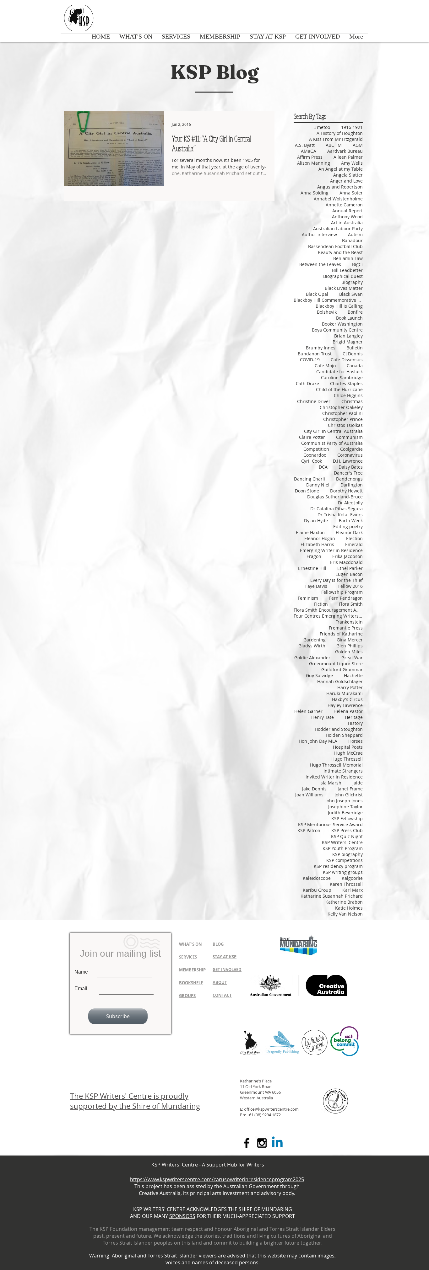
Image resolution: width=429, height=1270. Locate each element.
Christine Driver (313, 401)
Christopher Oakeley (341, 407)
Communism (349, 437)
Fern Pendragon (346, 598)
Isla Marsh (330, 782)
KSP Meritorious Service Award (330, 824)
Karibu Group (317, 890)
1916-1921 (352, 127)
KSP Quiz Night (347, 836)
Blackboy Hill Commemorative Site (328, 300)
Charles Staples (346, 383)
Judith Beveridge (345, 812)
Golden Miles (349, 651)
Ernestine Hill (312, 568)
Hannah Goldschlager (340, 681)
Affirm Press (310, 157)
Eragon (314, 556)
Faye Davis (316, 586)
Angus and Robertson (340, 186)
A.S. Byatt (305, 145)
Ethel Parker (350, 568)
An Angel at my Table (340, 169)
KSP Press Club (347, 830)
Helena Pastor (348, 711)
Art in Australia (347, 222)
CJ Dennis (353, 353)
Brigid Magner (348, 341)
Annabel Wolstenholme (338, 198)
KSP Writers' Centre (342, 842)
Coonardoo (314, 455)
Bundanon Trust (315, 353)
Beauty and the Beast (340, 252)
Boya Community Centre (337, 329)
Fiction (321, 604)
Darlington (351, 484)
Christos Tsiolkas (345, 425)
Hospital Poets (348, 747)
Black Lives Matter (344, 288)
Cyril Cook (311, 461)
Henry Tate (322, 717)
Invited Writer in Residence (334, 776)
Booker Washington (342, 324)
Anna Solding (315, 192)
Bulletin (354, 347)
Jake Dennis (314, 788)
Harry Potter (350, 687)
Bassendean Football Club (335, 246)
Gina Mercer (350, 639)
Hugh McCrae (348, 753)
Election (354, 538)
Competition (316, 449)
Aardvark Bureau (345, 151)
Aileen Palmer (348, 157)
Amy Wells (352, 163)
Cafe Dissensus (347, 359)
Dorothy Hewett (346, 490)
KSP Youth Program (343, 848)
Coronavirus (350, 455)
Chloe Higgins (348, 395)
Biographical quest (343, 276)
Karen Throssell (346, 884)
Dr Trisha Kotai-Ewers (340, 514)
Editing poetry (348, 526)
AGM (358, 145)
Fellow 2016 (350, 586)
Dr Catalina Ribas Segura (336, 508)
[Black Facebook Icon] (246, 1143)
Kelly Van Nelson (345, 914)
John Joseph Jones (344, 800)
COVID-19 (310, 359)
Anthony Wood (347, 216)
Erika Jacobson (347, 556)
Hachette (353, 675)
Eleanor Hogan (319, 538)
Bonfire (355, 312)
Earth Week (351, 520)
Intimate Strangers (343, 770)
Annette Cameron (344, 204)
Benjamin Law (348, 258)
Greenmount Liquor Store (336, 663)
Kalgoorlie (352, 878)
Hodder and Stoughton (339, 729)
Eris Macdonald (346, 562)
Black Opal (317, 294)
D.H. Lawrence (348, 461)
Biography (352, 282)
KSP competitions (344, 860)
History (355, 723)
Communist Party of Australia (332, 443)
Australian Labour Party (338, 228)
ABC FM (334, 145)
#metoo (322, 127)
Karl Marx (352, 890)
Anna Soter (351, 192)
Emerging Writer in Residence (331, 550)
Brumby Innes (320, 347)
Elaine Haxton (310, 532)
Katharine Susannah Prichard (332, 896)
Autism (355, 234)
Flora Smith (351, 604)
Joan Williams (309, 794)
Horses (355, 741)
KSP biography (347, 854)
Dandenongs (349, 478)
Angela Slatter (348, 175)
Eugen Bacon (349, 574)
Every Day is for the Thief (336, 580)
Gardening (314, 639)
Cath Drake (307, 383)
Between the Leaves (320, 264)
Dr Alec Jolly (350, 502)
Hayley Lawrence (345, 705)
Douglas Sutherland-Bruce (335, 496)
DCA (323, 467)
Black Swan (351, 294)
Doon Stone (307, 490)
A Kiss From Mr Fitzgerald (336, 139)
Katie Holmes (349, 908)
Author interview (319, 234)
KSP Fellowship (347, 818)
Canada (355, 365)
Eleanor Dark (349, 532)
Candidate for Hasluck (339, 371)
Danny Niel (317, 484)
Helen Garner (308, 711)
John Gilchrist (348, 794)
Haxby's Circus (347, 699)
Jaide (357, 782)
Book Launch (349, 318)
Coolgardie (351, 449)
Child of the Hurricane (339, 389)
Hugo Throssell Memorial (336, 765)
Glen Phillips (349, 645)
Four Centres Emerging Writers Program (328, 616)
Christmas (352, 401)
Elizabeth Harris (317, 544)
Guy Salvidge (319, 675)
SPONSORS (182, 1216)
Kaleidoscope (317, 878)
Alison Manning (313, 163)
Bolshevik (327, 312)
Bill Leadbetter (347, 270)
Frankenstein (349, 621)
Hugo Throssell (347, 759)
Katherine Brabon (344, 902)
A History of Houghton (340, 133)
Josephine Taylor (345, 806)
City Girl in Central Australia (333, 431)
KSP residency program (338, 866)
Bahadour (352, 240)
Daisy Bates (351, 467)
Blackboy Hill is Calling (339, 306)
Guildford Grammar (342, 669)
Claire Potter (312, 437)
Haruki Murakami (344, 693)
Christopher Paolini (342, 413)
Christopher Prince (343, 419)
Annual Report (347, 210)
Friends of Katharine (341, 633)
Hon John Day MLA (318, 741)
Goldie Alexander (312, 657)
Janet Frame (350, 788)
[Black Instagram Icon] (262, 1143)
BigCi (357, 264)
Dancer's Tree (348, 473)
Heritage (354, 717)
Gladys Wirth (311, 645)
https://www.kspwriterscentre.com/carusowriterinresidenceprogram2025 (217, 1179)
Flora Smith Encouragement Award (328, 610)
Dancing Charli (309, 478)
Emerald (354, 544)
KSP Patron (308, 830)
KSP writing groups (343, 872)
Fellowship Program (342, 592)
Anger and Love (346, 180)
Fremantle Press (346, 627)
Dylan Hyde (316, 520)
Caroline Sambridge (342, 377)
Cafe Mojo (325, 365)
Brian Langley (348, 335)
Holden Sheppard (344, 735)
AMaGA (308, 151)
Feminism (308, 598)
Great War (352, 657)
